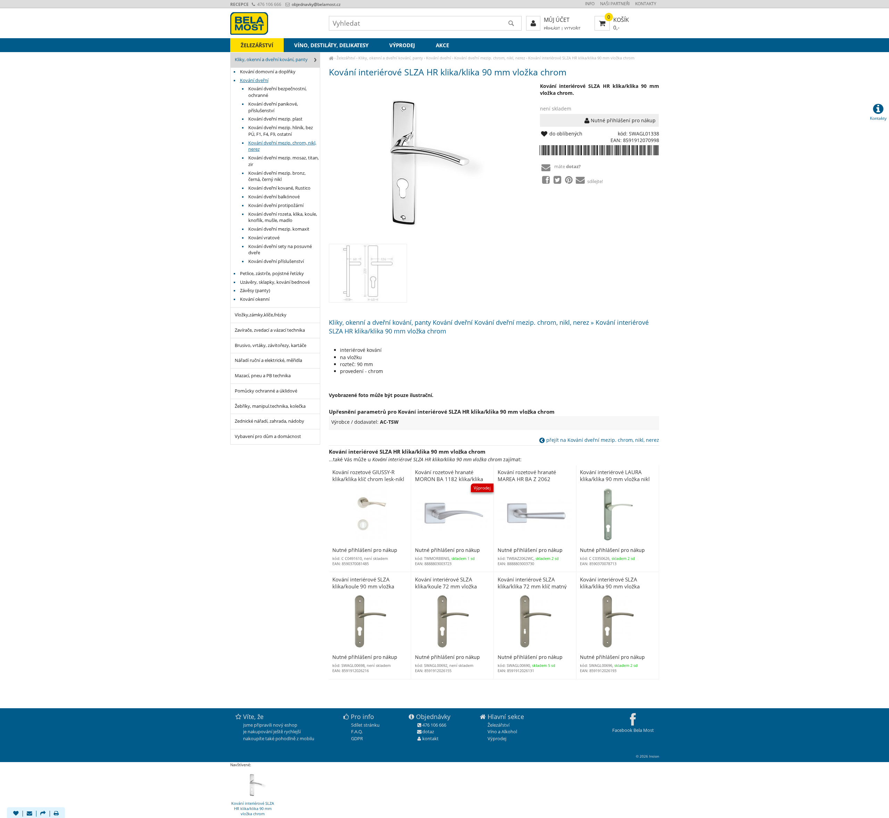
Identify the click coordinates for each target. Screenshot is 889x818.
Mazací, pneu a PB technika (263, 376)
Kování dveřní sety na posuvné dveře (280, 249)
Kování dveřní (438, 57)
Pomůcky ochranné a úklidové (266, 391)
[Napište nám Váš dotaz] (29, 814)
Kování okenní (254, 299)
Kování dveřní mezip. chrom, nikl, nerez (489, 57)
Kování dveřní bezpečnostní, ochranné (277, 92)
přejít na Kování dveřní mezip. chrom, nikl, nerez (602, 440)
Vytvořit (572, 28)
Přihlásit (552, 28)
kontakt (430, 738)
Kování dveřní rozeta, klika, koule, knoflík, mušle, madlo (282, 217)
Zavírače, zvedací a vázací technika (270, 330)
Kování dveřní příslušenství (276, 261)
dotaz (428, 731)
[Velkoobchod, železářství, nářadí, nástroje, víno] (331, 57)
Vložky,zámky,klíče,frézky (260, 315)
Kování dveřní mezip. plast (275, 119)
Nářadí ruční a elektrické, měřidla (268, 360)
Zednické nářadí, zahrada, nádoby (269, 421)
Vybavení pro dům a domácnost (268, 436)
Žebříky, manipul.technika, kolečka (270, 406)
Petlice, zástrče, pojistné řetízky (272, 273)
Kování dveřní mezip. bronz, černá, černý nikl (277, 176)
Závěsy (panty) (255, 291)
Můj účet (557, 20)
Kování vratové (264, 238)
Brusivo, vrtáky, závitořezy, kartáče (270, 345)
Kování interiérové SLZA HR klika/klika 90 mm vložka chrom (581, 57)
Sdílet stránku (365, 725)
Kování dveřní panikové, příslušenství (273, 107)
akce (442, 45)
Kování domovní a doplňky (268, 72)
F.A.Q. (357, 731)
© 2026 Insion (647, 756)
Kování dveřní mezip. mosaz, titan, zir (283, 161)
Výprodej (402, 45)
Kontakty (645, 4)
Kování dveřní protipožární (276, 205)
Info (590, 4)
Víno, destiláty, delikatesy (331, 45)
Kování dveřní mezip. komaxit (278, 229)
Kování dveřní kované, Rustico (279, 188)
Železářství (346, 57)
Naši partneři (615, 4)
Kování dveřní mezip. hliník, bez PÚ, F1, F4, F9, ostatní (280, 131)
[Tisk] (56, 814)
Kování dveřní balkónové (274, 197)
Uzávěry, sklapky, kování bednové (275, 282)
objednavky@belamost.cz (316, 4)
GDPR (357, 738)
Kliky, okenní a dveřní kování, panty (390, 57)
